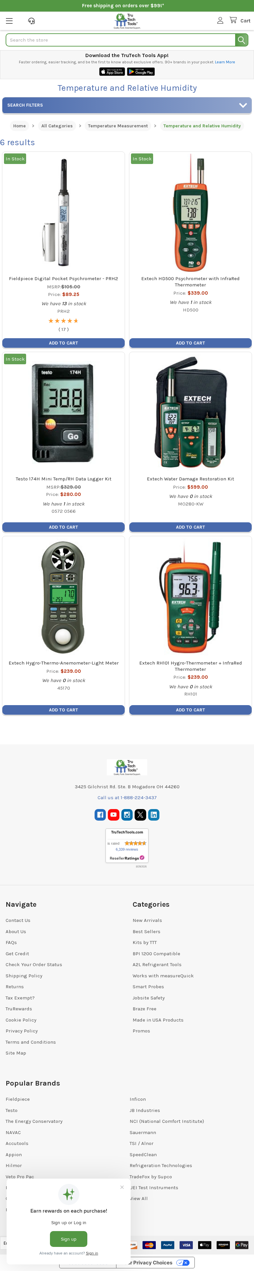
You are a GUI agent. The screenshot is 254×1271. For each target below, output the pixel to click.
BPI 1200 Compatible (156, 954)
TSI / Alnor (141, 1143)
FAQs (11, 942)
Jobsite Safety (149, 998)
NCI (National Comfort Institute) (167, 1121)
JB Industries (145, 1110)
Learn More (225, 62)
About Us (16, 931)
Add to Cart (190, 527)
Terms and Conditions (31, 1042)
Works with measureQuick (163, 976)
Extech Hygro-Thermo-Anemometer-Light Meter (64, 663)
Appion (14, 1154)
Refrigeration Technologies (161, 1165)
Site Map (16, 1053)
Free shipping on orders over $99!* (123, 6)
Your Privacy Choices (146, 1262)
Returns (15, 987)
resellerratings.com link (127, 858)
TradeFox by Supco (151, 1177)
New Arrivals (147, 920)
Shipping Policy (24, 976)
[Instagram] (127, 815)
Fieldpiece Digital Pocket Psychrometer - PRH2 (63, 278)
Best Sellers (146, 931)
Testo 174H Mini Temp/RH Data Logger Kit (63, 479)
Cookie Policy (21, 1020)
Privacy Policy (22, 1031)
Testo (12, 1110)
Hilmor (14, 1165)
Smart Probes (148, 987)
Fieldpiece (18, 1099)
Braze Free (144, 1009)
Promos (141, 1031)
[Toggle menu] (9, 21)
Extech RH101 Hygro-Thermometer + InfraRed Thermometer (190, 666)
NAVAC (13, 1132)
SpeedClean (143, 1154)
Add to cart (63, 343)
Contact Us (18, 920)
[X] (140, 815)
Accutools (17, 1143)
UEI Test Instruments (154, 1187)
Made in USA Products (158, 1020)
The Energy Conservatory (34, 1121)
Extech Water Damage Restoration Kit (190, 479)
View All (139, 1198)
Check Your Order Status (34, 964)
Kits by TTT (145, 942)
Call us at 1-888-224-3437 (127, 797)
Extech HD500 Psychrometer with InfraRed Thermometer (190, 282)
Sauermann (143, 1132)
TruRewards (19, 1009)
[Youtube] (113, 815)
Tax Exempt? (20, 998)
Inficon (138, 1099)
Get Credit (17, 954)
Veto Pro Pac (20, 1177)
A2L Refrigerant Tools (157, 964)
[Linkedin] (154, 815)
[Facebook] (100, 815)
